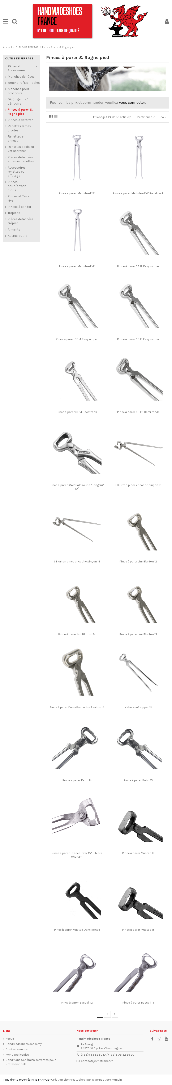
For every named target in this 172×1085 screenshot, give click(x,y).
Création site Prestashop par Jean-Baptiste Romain (86, 1079)
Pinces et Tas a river (18, 198)
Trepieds (14, 213)
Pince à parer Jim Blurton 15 (138, 634)
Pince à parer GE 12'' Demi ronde (138, 412)
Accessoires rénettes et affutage (17, 172)
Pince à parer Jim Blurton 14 (77, 634)
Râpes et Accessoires (17, 68)
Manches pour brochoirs (18, 91)
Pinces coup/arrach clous (17, 186)
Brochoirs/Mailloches (24, 83)
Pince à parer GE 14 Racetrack (77, 412)
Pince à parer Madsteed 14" (77, 266)
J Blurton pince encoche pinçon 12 (138, 485)
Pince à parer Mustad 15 (138, 930)
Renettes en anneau (16, 139)
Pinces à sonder (19, 207)
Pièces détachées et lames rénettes (21, 159)
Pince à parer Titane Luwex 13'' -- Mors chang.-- (77, 854)
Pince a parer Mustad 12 (138, 853)
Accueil (10, 1038)
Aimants (14, 229)
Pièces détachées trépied (20, 221)
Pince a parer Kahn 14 (76, 780)
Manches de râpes (21, 77)
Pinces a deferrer (20, 120)
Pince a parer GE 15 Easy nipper (138, 339)
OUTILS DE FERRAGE (19, 58)
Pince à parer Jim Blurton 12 (138, 561)
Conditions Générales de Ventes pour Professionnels (31, 1062)
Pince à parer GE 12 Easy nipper (138, 266)
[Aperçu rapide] (80, 188)
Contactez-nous (17, 1049)
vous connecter (132, 102)
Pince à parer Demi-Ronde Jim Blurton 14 (77, 707)
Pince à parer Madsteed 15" (77, 193)
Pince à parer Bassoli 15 (138, 1002)
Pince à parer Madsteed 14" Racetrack (138, 193)
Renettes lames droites (19, 128)
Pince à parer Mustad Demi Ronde (77, 930)
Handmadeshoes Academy (24, 1044)
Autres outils (17, 236)
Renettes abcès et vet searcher (21, 149)
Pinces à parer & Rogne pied (20, 112)
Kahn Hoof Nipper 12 (138, 707)
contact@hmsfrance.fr (97, 1061)
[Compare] (74, 188)
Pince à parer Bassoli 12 (77, 1002)
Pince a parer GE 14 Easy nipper (77, 339)
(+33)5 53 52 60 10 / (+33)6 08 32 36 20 (107, 1054)
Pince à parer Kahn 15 (138, 780)
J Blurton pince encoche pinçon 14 (77, 561)
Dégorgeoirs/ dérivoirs (18, 101)
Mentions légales (17, 1054)
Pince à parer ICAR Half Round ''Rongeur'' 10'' (77, 486)
